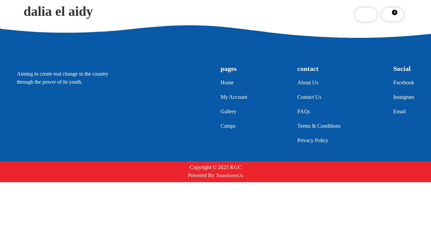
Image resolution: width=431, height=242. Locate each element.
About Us (152, 14)
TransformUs (229, 175)
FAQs (241, 14)
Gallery (212, 14)
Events (183, 14)
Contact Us (273, 14)
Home (122, 14)
